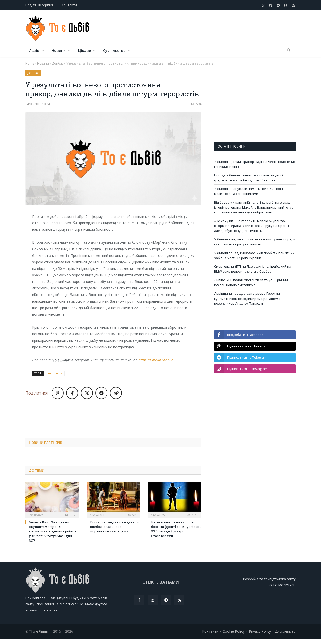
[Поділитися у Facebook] (72, 393)
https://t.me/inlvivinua (155, 360)
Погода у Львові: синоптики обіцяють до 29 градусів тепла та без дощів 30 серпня (248, 177)
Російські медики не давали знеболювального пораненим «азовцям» (114, 526)
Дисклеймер (285, 631)
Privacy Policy (260, 631)
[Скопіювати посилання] (116, 393)
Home (29, 63)
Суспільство (114, 50)
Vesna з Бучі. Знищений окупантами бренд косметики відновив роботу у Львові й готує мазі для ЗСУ (53, 531)
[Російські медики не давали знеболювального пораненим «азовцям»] (113, 499)
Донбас (57, 63)
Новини (59, 50)
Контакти (69, 5)
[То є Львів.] (57, 27)
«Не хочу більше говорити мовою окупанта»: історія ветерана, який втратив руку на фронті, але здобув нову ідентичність (252, 226)
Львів (34, 50)
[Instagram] (153, 600)
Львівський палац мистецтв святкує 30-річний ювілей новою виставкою (251, 282)
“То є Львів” (39, 631)
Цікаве (84, 50)
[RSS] (179, 600)
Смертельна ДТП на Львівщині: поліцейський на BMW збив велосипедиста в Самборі (252, 269)
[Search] (289, 50)
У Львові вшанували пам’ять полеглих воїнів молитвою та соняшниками (250, 191)
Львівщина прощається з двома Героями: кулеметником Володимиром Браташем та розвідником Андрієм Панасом (248, 298)
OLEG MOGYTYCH (282, 585)
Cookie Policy (234, 631)
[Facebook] (139, 600)
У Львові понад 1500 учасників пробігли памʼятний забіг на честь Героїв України (254, 255)
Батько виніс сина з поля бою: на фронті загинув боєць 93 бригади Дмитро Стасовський (176, 529)
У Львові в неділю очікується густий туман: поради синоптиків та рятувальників (254, 242)
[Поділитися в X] (87, 393)
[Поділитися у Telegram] (101, 393)
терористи (55, 373)
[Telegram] (166, 600)
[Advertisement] (204, 27)
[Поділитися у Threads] (58, 393)
